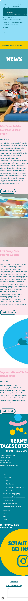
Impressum (14, 582)
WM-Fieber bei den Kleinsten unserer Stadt (10, 130)
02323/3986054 (16, 6)
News (5, 513)
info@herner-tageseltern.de (19, 8)
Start (4, 474)
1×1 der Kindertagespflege (12, 494)
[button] (3, 598)
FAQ (4, 516)
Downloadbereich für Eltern (12, 507)
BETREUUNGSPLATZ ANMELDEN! (9, 526)
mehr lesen (7, 191)
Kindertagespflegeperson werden (14, 497)
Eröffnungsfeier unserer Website (9, 253)
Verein (8, 481)
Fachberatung (10, 484)
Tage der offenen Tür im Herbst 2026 (14, 374)
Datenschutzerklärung (14, 586)
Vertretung (6, 510)
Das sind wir (7, 477)
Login (5, 520)
